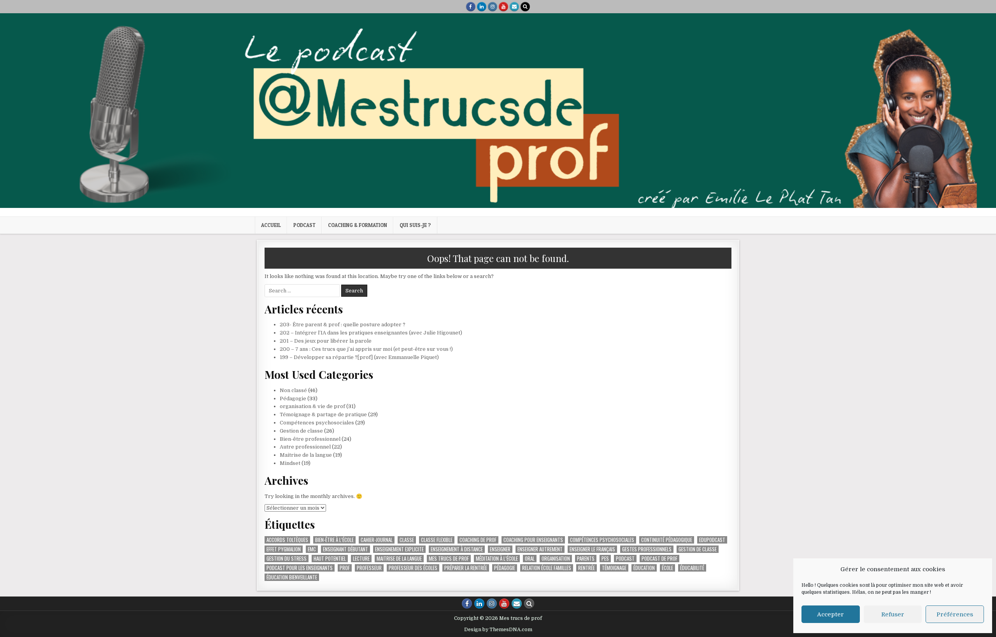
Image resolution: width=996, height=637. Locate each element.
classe (407, 540)
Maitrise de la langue (306, 455)
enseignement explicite (399, 549)
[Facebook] (470, 6)
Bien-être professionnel (310, 439)
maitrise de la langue (399, 558)
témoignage (614, 568)
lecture (361, 558)
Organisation (556, 558)
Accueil (271, 225)
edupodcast (712, 540)
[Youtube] (503, 6)
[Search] (525, 6)
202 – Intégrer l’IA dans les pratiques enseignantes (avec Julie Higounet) (371, 333)
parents (585, 558)
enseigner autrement (540, 549)
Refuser (892, 614)
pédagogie (504, 568)
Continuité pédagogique (666, 540)
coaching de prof (477, 540)
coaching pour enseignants (533, 540)
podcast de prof (659, 558)
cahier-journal (377, 540)
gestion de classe (698, 549)
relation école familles (546, 568)
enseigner (500, 549)
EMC (312, 549)
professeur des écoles (413, 568)
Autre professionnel (305, 447)
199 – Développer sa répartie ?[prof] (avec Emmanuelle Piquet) (359, 357)
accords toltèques (287, 540)
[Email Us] (514, 6)
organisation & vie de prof (312, 406)
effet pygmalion (284, 549)
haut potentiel (330, 558)
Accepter (830, 614)
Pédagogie (293, 398)
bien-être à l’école (334, 540)
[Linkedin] (481, 6)
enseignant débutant (345, 549)
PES (605, 558)
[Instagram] (492, 6)
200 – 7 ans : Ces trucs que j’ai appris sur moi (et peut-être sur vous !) (366, 349)
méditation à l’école (497, 558)
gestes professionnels (647, 549)
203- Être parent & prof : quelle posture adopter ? (342, 324)
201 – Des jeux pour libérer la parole (326, 341)
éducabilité (692, 568)
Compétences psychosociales (317, 423)
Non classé (293, 390)
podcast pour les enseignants (300, 568)
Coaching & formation (357, 225)
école (667, 568)
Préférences (954, 614)
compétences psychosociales (602, 540)
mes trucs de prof (449, 558)
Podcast (304, 225)
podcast (625, 558)
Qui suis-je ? (415, 225)
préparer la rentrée (465, 568)
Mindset (290, 463)
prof (345, 568)
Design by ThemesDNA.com (498, 629)
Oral (530, 558)
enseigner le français (592, 549)
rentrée (586, 568)
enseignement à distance (457, 549)
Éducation (644, 568)
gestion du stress (287, 558)
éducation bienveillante (292, 577)
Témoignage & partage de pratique (323, 414)
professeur (369, 568)
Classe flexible (436, 540)
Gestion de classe (301, 431)
